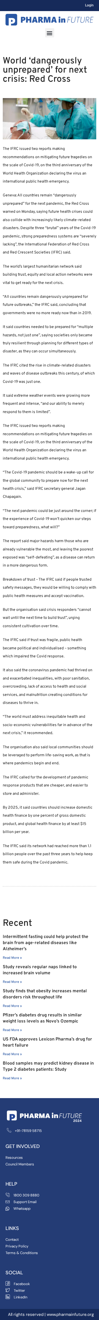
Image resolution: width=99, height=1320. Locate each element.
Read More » (12, 958)
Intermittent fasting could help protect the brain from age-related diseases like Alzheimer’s (45, 943)
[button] (49, 32)
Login (89, 5)
